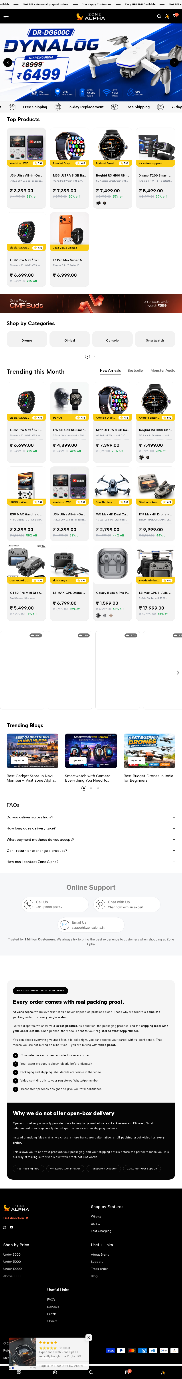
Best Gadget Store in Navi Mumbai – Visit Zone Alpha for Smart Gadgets (30, 780)
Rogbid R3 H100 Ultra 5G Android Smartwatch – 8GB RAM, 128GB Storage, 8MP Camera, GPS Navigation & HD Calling (112, 175)
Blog (94, 1276)
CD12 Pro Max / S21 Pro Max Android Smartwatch (26, 260)
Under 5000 (12, 1262)
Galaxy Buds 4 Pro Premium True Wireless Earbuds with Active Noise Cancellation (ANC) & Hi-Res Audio (112, 593)
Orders (52, 1321)
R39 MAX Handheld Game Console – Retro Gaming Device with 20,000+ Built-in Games (26, 514)
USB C (95, 1224)
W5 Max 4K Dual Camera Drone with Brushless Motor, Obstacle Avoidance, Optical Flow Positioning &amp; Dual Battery (112, 514)
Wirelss (96, 1216)
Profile (52, 1314)
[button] (88, 1337)
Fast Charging (101, 1231)
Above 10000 (12, 1276)
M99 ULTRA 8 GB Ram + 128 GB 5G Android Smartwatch (69, 175)
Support (97, 1262)
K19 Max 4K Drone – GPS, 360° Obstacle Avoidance (155, 514)
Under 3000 (12, 1255)
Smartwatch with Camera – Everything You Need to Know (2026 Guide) (89, 780)
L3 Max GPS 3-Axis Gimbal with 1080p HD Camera (155, 593)
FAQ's (51, 1299)
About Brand (100, 1255)
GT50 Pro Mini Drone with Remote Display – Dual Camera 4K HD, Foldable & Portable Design (26, 593)
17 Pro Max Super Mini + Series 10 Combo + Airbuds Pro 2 (69, 260)
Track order (99, 1269)
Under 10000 (12, 1269)
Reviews (53, 1307)
